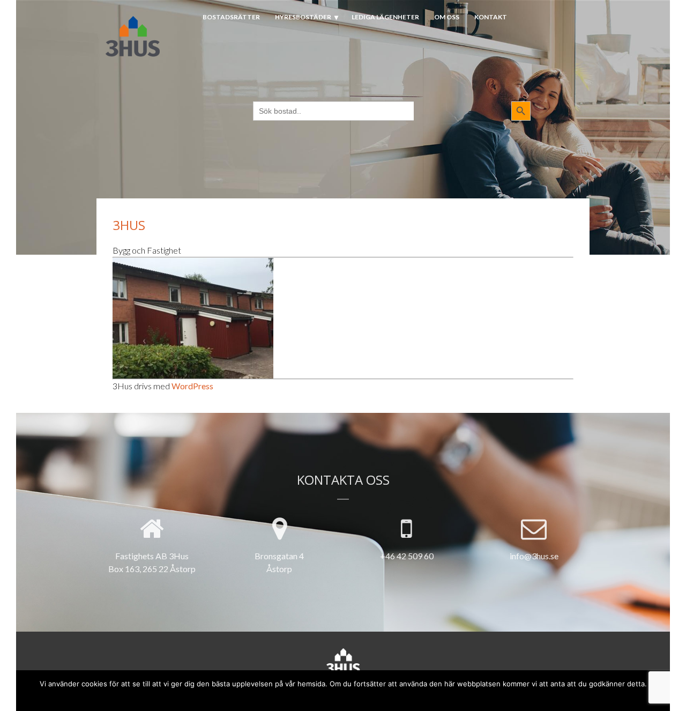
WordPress (192, 386)
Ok (304, 696)
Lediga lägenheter (385, 17)
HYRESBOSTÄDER (303, 17)
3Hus (129, 225)
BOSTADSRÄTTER (231, 17)
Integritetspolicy (363, 696)
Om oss (446, 17)
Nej (321, 696)
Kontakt (490, 17)
